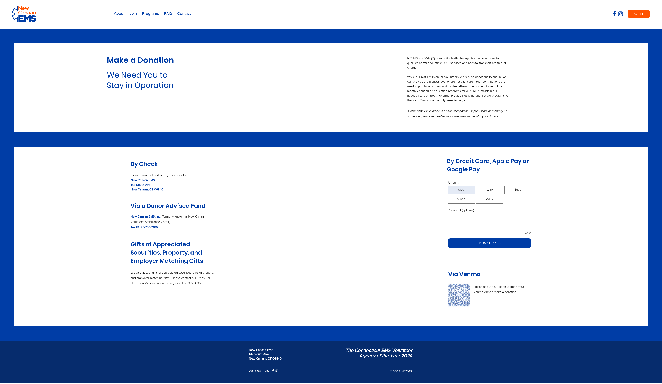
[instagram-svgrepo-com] (620, 13)
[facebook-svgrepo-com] (614, 13)
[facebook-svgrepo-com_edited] (273, 370)
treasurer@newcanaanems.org (154, 283)
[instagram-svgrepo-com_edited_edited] (276, 370)
